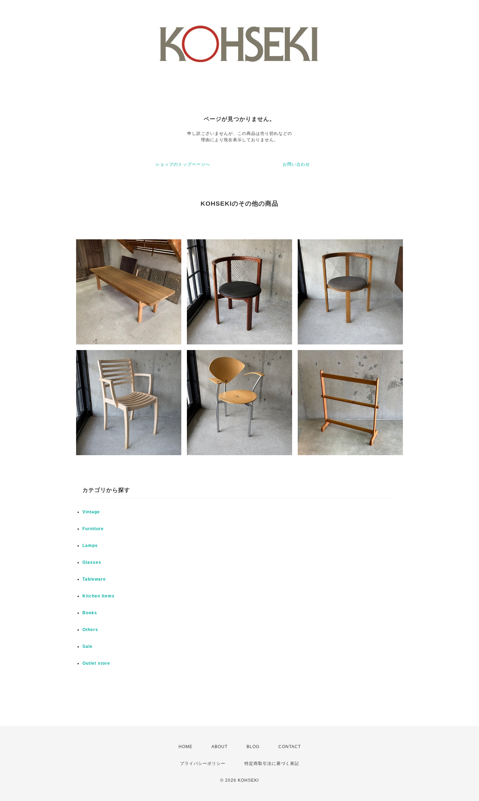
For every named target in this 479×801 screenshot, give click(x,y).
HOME (185, 746)
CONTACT (289, 746)
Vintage (91, 511)
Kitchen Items (98, 596)
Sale (87, 646)
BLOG (253, 746)
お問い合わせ (296, 164)
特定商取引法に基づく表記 (271, 763)
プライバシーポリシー (202, 763)
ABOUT (219, 746)
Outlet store (96, 663)
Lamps (90, 545)
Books (89, 612)
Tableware (94, 579)
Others (90, 629)
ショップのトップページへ (182, 164)
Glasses (91, 562)
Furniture (93, 528)
